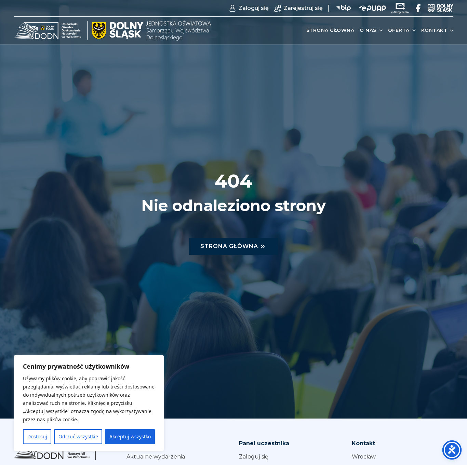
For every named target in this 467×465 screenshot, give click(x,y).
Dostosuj (37, 436)
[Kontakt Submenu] (450, 30)
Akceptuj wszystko (130, 436)
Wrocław (364, 456)
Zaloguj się (253, 456)
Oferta (399, 30)
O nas (368, 30)
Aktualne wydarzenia (155, 456)
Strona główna (330, 30)
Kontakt (434, 30)
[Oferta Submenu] (413, 30)
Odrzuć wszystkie (78, 436)
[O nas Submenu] (379, 30)
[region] (89, 403)
